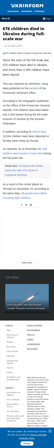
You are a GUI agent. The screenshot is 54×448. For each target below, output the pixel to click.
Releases (32, 349)
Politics (10, 342)
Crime (9, 372)
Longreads (33, 344)
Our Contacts (13, 399)
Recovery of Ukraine (12, 336)
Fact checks (12, 351)
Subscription (13, 11)
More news (27, 263)
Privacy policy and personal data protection (15, 418)
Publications (34, 325)
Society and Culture (12, 361)
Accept (27, 443)
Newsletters (26, 11)
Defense (11, 356)
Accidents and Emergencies (13, 378)
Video (30, 339)
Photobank (39, 11)
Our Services (13, 411)
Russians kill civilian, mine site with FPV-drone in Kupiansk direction (24, 170)
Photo (30, 335)
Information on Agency (14, 393)
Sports (10, 367)
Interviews (33, 330)
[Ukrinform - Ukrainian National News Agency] (27, 5)
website (34, 88)
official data (39, 131)
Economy (11, 346)
